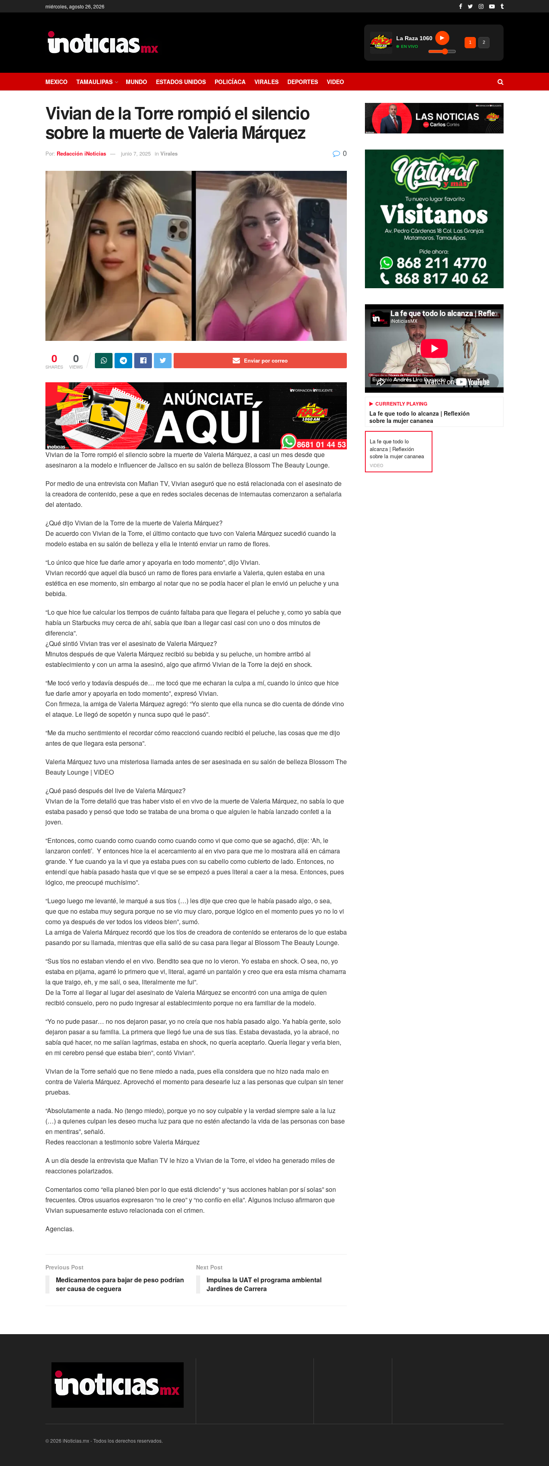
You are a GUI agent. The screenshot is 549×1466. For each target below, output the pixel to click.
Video (335, 82)
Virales (266, 82)
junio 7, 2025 (136, 153)
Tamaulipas (94, 82)
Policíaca (230, 82)
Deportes (302, 82)
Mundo (136, 82)
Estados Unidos (181, 82)
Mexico (56, 82)
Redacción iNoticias (81, 153)
